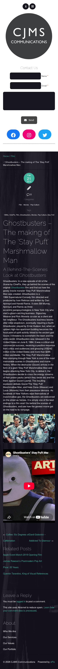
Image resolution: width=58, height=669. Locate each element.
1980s (6, 215)
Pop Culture (34, 204)
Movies (26, 204)
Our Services (10, 637)
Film (13, 156)
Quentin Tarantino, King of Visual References (25, 573)
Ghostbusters (25, 215)
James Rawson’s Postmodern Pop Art (22, 560)
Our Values (8, 643)
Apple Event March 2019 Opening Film (22, 554)
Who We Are (9, 631)
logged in (20, 601)
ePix (52, 661)
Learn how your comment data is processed (28, 609)
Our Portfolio (9, 649)
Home (6, 156)
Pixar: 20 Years (11, 567)
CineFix (12, 215)
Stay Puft (50, 215)
